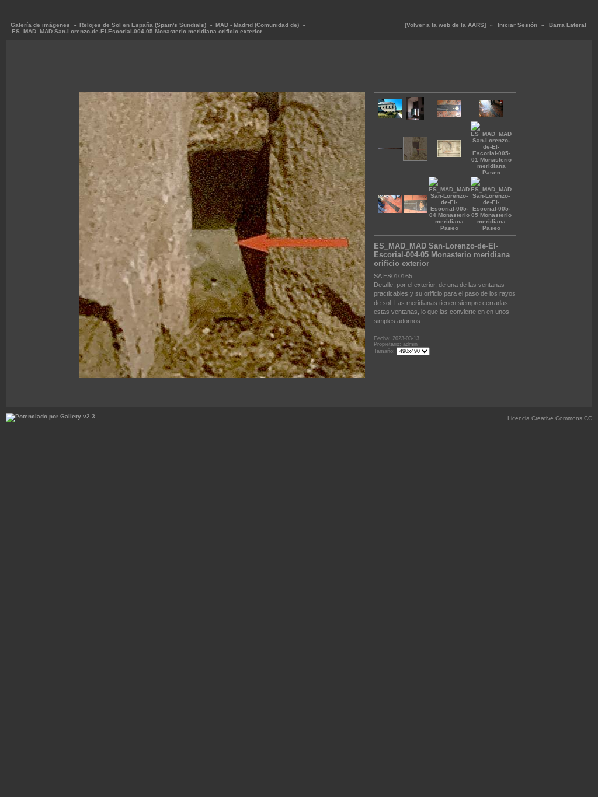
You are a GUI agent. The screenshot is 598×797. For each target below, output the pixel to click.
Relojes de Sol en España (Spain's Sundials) (142, 25)
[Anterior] (95, 79)
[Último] (357, 79)
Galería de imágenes (40, 25)
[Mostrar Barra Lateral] (19, 51)
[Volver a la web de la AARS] (445, 25)
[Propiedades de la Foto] (222, 79)
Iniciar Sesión (517, 25)
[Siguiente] (349, 79)
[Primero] (86, 79)
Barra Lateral (567, 25)
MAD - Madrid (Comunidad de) (257, 25)
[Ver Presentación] (32, 51)
